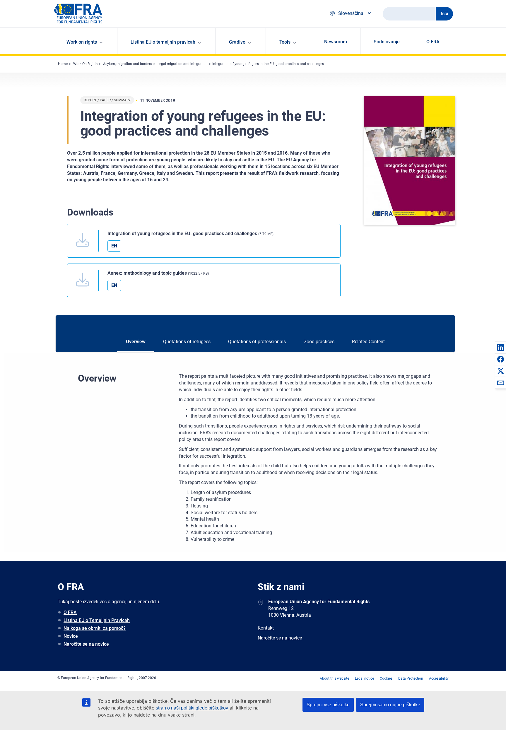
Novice (71, 636)
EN (114, 246)
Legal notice (364, 678)
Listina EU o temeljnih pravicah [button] (163, 42)
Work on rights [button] (81, 42)
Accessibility (439, 678)
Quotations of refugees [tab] (187, 341)
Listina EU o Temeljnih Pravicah (97, 620)
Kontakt (266, 628)
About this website (334, 678)
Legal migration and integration (183, 64)
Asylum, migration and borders (127, 64)
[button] (500, 347)
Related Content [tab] (368, 341)
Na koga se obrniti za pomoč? (95, 628)
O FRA (433, 42)
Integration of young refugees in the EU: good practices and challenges (268, 64)
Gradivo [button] (237, 42)
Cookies (386, 678)
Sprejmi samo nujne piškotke (390, 704)
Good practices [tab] (318, 341)
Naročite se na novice (86, 644)
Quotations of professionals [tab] (257, 341)
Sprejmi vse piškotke (328, 704)
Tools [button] (284, 42)
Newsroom (335, 42)
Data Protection (410, 678)
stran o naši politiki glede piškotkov (192, 707)
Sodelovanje (387, 42)
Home (63, 64)
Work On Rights (85, 64)
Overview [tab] (136, 341)
